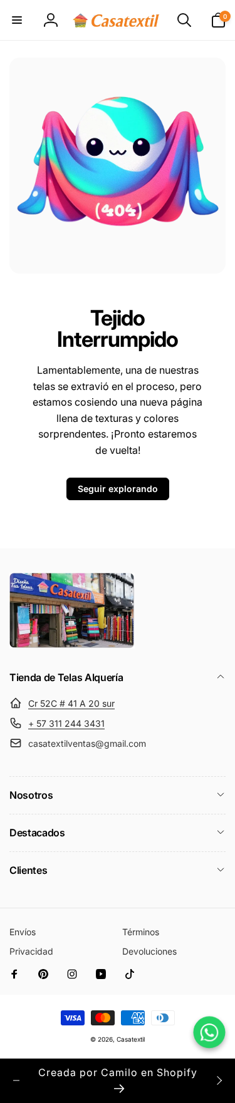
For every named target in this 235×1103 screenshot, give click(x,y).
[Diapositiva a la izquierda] (16, 1080)
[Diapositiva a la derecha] (219, 1080)
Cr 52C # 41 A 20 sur (71, 703)
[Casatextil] (72, 645)
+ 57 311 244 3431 (66, 723)
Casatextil (131, 1039)
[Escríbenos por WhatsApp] (209, 1032)
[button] (17, 20)
